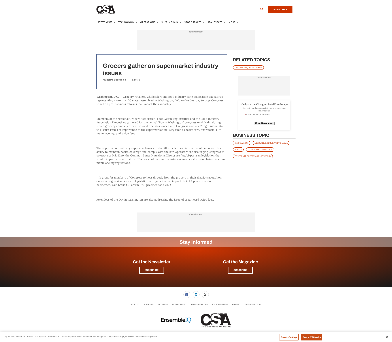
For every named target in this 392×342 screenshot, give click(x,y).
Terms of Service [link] (199, 304)
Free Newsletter (264, 123)
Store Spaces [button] (192, 22)
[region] (196, 337)
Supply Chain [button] (169, 22)
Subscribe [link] (148, 304)
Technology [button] (126, 22)
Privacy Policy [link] (179, 304)
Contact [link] (236, 304)
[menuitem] (107, 22)
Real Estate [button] (214, 22)
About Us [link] (135, 304)
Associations (242, 143)
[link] (186, 294)
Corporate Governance (260, 149)
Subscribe (280, 9)
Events (238, 149)
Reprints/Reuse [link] (220, 304)
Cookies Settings (253, 304)
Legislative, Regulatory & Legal (271, 143)
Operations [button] (147, 22)
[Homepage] (105, 9)
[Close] (387, 336)
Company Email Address (257, 114)
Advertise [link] (163, 304)
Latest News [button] (104, 22)
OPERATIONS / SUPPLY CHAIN (248, 67)
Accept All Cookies (312, 337)
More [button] (231, 22)
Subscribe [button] (151, 270)
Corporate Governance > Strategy (253, 156)
